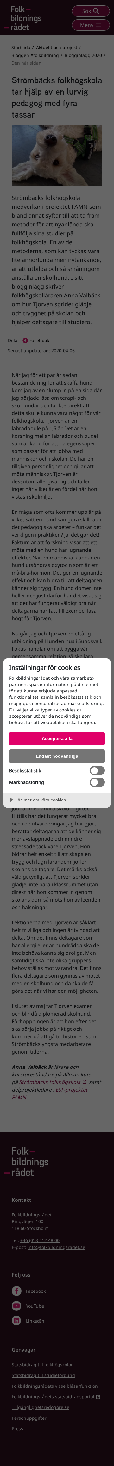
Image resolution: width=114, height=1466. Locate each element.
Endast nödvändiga (57, 756)
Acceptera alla (57, 738)
